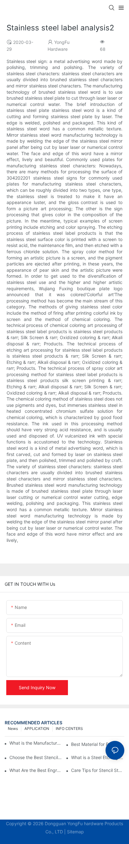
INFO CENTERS (69, 728)
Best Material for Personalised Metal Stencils (97, 744)
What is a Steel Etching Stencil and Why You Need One (97, 757)
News (13, 728)
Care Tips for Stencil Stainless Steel (97, 770)
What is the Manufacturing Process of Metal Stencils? (35, 743)
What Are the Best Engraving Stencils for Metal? (36, 770)
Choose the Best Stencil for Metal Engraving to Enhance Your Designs (36, 757)
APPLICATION (36, 728)
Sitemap (75, 831)
